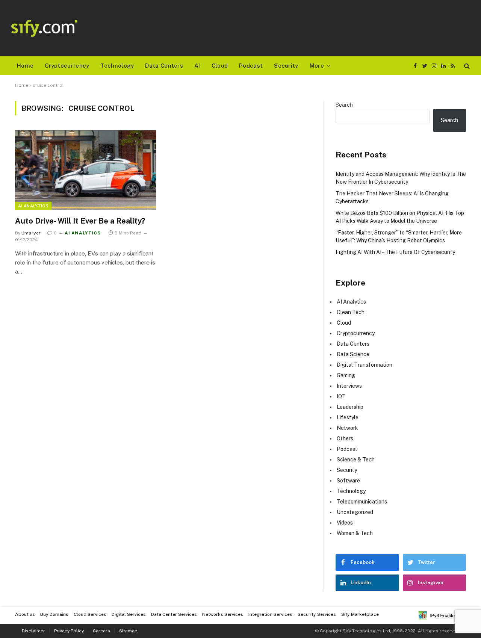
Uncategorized (355, 512)
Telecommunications (362, 502)
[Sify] (44, 28)
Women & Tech (355, 533)
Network (347, 428)
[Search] (466, 65)
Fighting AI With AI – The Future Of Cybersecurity (395, 252)
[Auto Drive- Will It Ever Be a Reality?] (85, 170)
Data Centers (164, 65)
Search (344, 105)
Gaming (346, 375)
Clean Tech (351, 312)
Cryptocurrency (67, 65)
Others (345, 438)
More (317, 65)
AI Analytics (33, 206)
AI (197, 65)
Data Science (353, 354)
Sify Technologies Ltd (366, 630)
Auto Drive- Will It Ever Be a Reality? (80, 220)
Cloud (220, 65)
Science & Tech (356, 460)
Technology (117, 65)
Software (348, 481)
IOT (341, 396)
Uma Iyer (31, 233)
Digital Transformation (364, 365)
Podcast (251, 65)
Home (25, 65)
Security (286, 65)
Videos (345, 523)
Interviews (349, 386)
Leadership (350, 407)
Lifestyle (347, 417)
